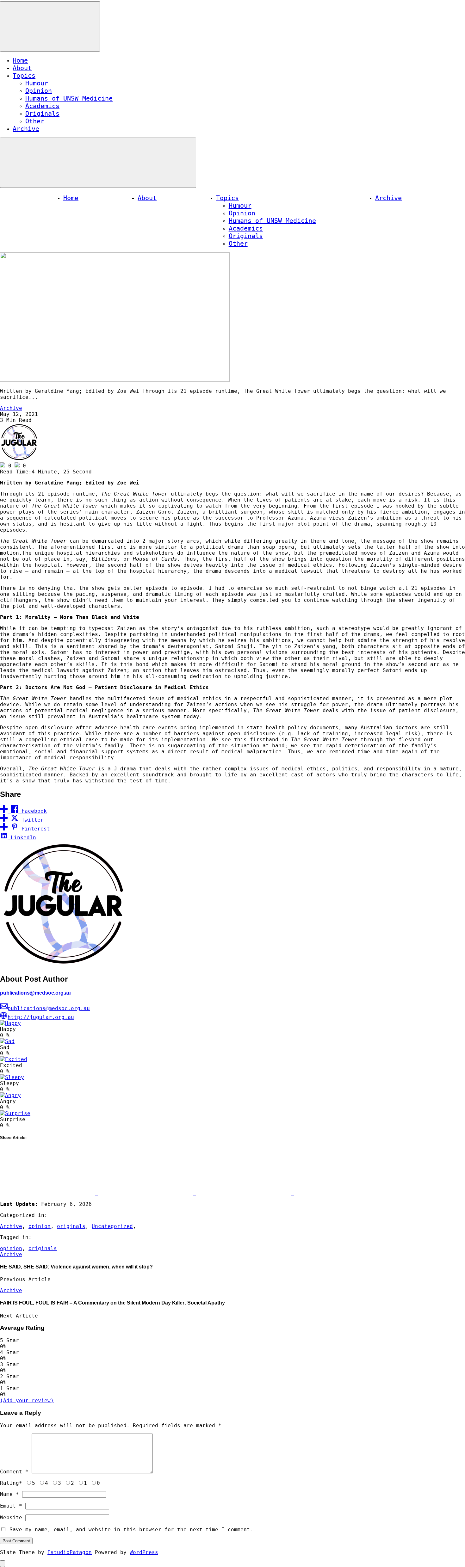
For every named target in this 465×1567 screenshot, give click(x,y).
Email (11, 1506)
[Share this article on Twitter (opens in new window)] (147, 1193)
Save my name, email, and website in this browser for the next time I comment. (131, 1530)
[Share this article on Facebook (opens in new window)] (49, 1193)
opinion (39, 1226)
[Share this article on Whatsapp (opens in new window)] (245, 1193)
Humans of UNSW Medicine (69, 98)
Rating (11, 1483)
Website (11, 1518)
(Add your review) (27, 1400)
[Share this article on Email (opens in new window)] (341, 1193)
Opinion (38, 91)
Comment (14, 1472)
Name (9, 1494)
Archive (26, 129)
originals (71, 1226)
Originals (42, 113)
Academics (42, 106)
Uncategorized (112, 1226)
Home (20, 60)
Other (34, 121)
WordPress (144, 1552)
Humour (36, 83)
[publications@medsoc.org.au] (19, 459)
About (22, 68)
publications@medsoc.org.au (35, 993)
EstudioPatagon (69, 1552)
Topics (24, 75)
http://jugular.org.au (41, 1017)
